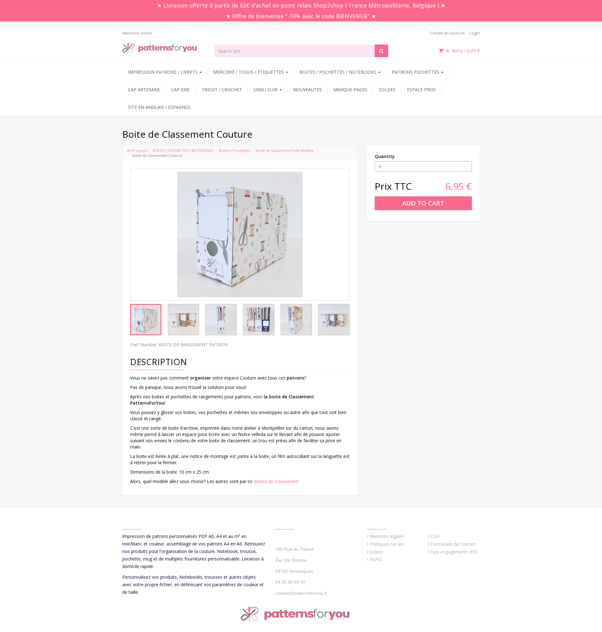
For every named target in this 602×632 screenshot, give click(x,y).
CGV (435, 536)
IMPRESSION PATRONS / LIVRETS (163, 72)
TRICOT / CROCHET (222, 90)
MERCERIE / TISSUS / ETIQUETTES (249, 72)
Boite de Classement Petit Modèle (285, 150)
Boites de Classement (276, 481)
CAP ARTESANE (144, 90)
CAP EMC (180, 90)
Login (475, 33)
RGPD (376, 559)
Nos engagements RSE (454, 552)
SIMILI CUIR (266, 90)
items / (463, 51)
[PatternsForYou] (163, 48)
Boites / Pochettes (234, 150)
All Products (137, 150)
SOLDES (387, 90)
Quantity (385, 156)
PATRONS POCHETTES (416, 72)
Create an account (447, 33)
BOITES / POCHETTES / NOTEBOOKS (338, 72)
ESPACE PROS (421, 90)
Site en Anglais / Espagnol (159, 107)
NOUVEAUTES (307, 90)
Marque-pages (350, 90)
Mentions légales (387, 536)
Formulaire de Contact (453, 544)
